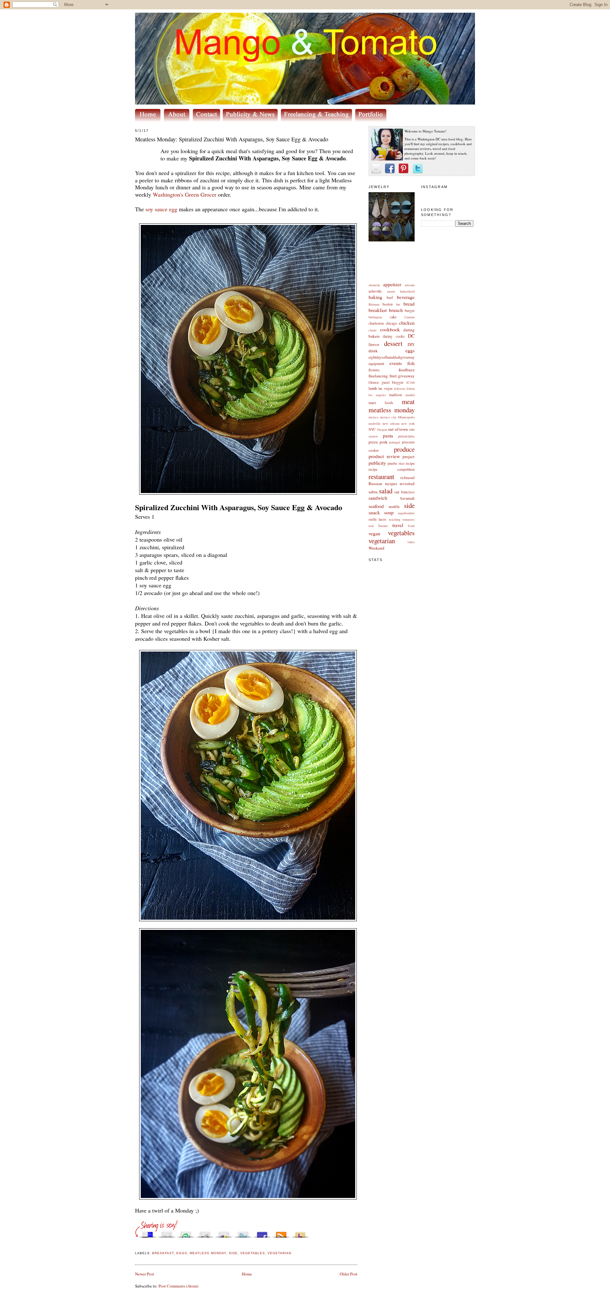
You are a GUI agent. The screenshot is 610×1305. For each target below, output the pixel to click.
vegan (374, 533)
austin (391, 291)
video (411, 542)
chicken (407, 323)
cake (393, 316)
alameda (374, 285)
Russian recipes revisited (392, 483)
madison (395, 394)
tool (371, 526)
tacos (382, 519)
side (409, 505)
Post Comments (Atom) (178, 1286)
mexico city (388, 417)
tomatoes (409, 519)
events (396, 363)
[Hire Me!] (318, 120)
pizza (373, 442)
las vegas (385, 388)
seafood (376, 506)
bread (409, 304)
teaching (394, 519)
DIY (411, 344)
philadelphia (406, 436)
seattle (394, 506)
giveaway (406, 376)
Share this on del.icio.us (147, 1233)
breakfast (378, 310)
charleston (376, 323)
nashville (375, 423)
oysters (373, 436)
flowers (374, 370)
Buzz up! (300, 1233)
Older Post (348, 1274)
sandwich (378, 498)
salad (385, 490)
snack (374, 512)
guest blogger (393, 382)
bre (398, 304)
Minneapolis (406, 417)
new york (408, 423)
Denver (374, 344)
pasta (388, 435)
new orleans (391, 423)
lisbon (411, 388)
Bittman (374, 304)
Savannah (407, 498)
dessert (393, 343)
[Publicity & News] (251, 120)
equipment (376, 363)
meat (408, 401)
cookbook (390, 329)
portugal (394, 442)
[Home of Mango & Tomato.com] (149, 120)
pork (384, 442)
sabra (373, 492)
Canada (409, 317)
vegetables (401, 532)
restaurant (381, 476)
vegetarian (382, 540)
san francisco (404, 492)
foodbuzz (407, 370)
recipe (410, 463)
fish (411, 363)
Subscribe (281, 1233)
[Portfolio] (372, 120)
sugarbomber (406, 513)
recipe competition (392, 469)
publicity (377, 463)
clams (372, 330)
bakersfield (407, 291)
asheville (375, 291)
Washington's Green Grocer (184, 194)
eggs (410, 350)
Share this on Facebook (262, 1233)
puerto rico (396, 463)
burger (410, 310)
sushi (372, 519)
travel (397, 525)
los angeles (377, 395)
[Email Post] (135, 1245)
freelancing (378, 376)
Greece (374, 382)
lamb (373, 388)
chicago (391, 323)
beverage (406, 297)
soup (389, 512)
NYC (372, 429)
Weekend (376, 548)
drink (373, 351)
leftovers (399, 388)
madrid (410, 395)
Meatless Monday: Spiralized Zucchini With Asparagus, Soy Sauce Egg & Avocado (231, 139)
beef (390, 297)
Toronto (383, 526)
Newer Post (144, 1274)
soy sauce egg (161, 209)
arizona (410, 285)
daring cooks (393, 336)
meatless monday (392, 409)
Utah (411, 526)
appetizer (392, 284)
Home (247, 1274)
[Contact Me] (208, 120)
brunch (396, 310)
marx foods (381, 402)
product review (384, 456)
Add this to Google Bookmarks (224, 1233)
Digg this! (166, 1233)
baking (375, 297)
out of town (398, 429)
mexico (373, 417)
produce (404, 449)
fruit (393, 376)
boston (388, 304)
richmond (407, 477)
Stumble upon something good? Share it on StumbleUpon (185, 1233)
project (409, 456)
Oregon (382, 429)
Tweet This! (243, 1233)
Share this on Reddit (204, 1233)
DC (411, 336)
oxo (412, 429)
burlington (375, 317)
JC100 (410, 382)
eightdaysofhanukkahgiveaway (392, 357)
